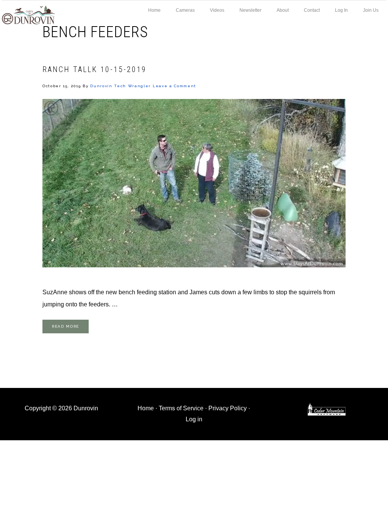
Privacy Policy (227, 408)
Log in (194, 419)
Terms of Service (181, 408)
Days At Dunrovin (28, 14)
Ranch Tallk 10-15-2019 (94, 69)
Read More (65, 326)
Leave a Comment (174, 86)
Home (146, 408)
